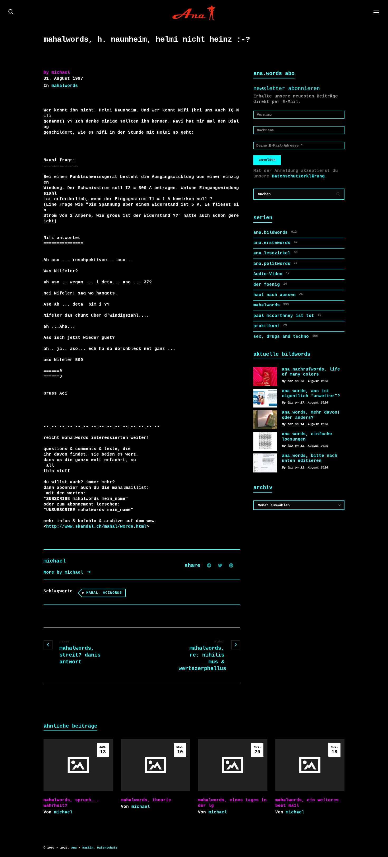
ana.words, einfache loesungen (307, 437)
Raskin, (88, 847)
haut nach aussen (278, 294)
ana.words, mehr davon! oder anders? (311, 415)
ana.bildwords (275, 232)
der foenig (270, 284)
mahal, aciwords (104, 593)
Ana (74, 847)
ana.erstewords (275, 242)
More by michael (65, 572)
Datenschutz (107, 847)
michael (63, 812)
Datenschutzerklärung (298, 176)
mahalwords (64, 85)
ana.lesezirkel (275, 253)
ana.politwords (275, 263)
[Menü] (376, 13)
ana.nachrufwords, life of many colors (311, 372)
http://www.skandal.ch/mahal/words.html (96, 526)
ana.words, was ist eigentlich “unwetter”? (311, 394)
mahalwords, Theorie (146, 800)
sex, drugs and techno (285, 336)
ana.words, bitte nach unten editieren (309, 458)
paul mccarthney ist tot (287, 315)
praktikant (270, 326)
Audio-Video (271, 274)
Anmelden (267, 160)
